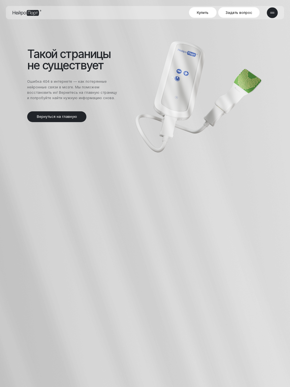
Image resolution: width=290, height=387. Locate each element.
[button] (238, 12)
